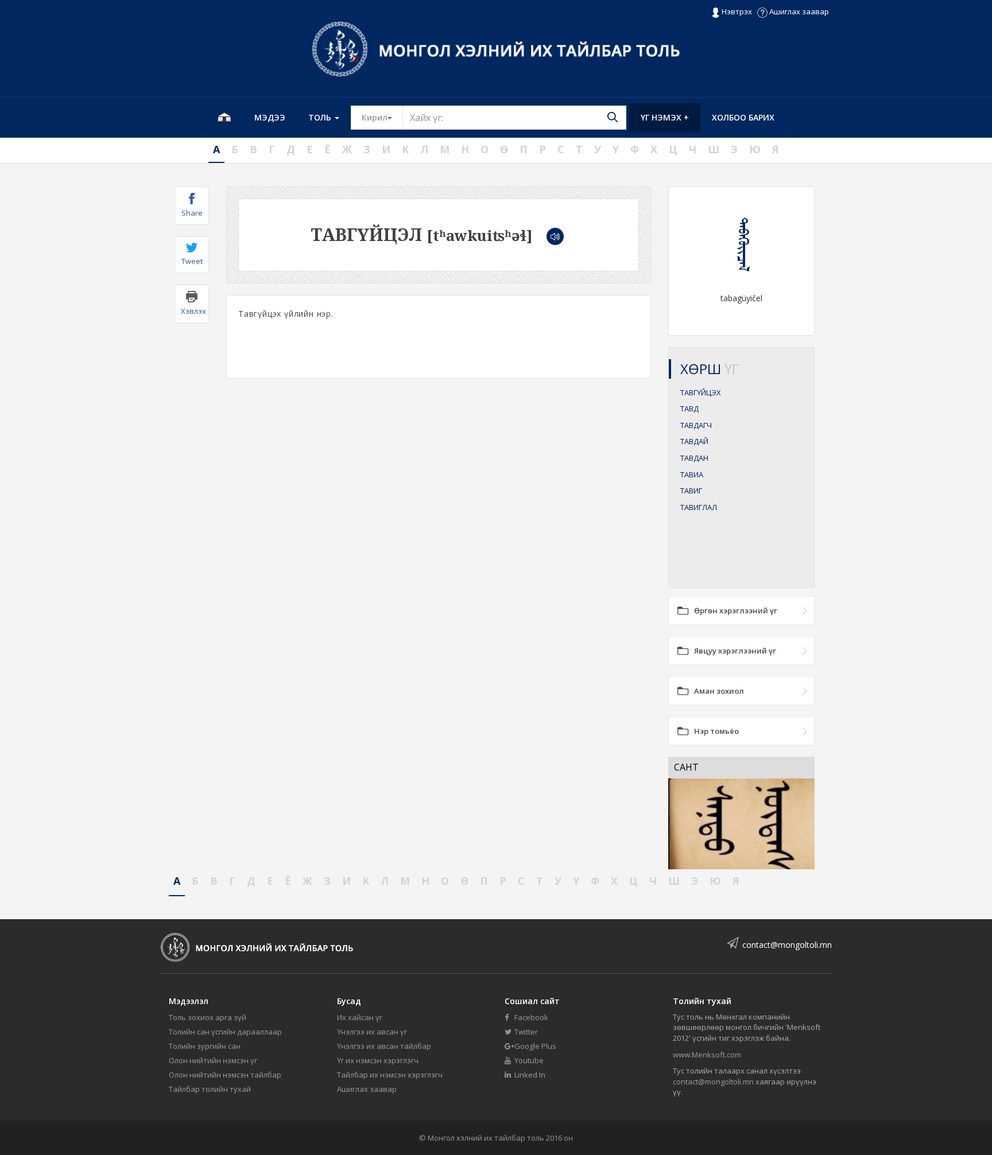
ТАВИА (691, 474)
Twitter (525, 1031)
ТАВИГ (691, 490)
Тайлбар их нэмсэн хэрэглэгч (390, 1075)
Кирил (382, 117)
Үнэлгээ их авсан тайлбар (384, 1046)
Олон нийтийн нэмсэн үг (213, 1060)
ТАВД (689, 408)
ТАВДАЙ (694, 441)
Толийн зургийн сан (205, 1046)
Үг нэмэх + (665, 117)
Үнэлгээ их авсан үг (372, 1031)
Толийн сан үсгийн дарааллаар (225, 1031)
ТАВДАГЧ (696, 425)
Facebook (530, 1017)
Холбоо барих (743, 117)
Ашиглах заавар (798, 11)
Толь (321, 117)
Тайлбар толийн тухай (210, 1089)
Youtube (528, 1060)
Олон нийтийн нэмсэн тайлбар (225, 1075)
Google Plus (534, 1046)
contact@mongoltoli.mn (787, 944)
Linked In (529, 1075)
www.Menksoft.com (707, 1054)
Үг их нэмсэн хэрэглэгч (377, 1060)
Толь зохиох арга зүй (207, 1017)
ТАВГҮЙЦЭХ (700, 392)
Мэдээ (269, 117)
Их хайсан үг (359, 1017)
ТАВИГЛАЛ (698, 507)
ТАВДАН (694, 458)
